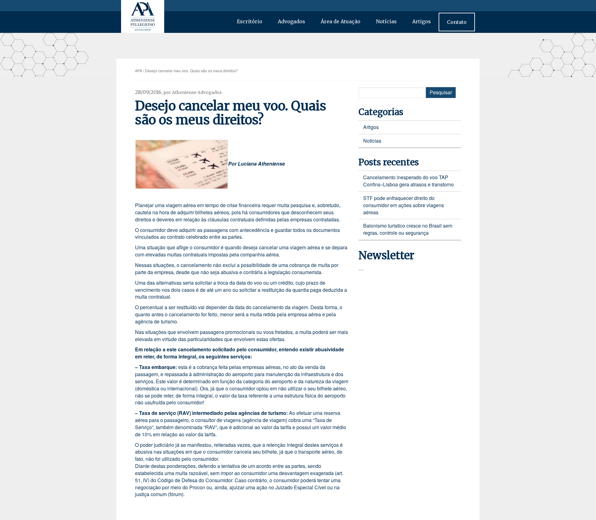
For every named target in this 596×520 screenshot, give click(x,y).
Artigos (421, 21)
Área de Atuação (340, 21)
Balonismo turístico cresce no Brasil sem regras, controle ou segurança (407, 229)
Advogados (291, 21)
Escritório (249, 21)
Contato (457, 22)
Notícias (386, 21)
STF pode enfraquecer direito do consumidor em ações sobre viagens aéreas (403, 205)
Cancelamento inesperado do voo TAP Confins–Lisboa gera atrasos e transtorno (408, 181)
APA (138, 70)
